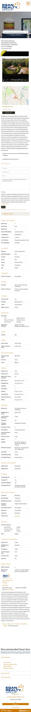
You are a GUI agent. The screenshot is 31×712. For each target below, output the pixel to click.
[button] (27, 32)
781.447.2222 (9, 589)
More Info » (5, 585)
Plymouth (17, 624)
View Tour (17, 516)
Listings (9, 624)
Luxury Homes (7, 662)
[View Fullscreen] (4, 94)
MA (13, 624)
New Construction (6, 677)
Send (3, 207)
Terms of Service (22, 209)
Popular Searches (5, 657)
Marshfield (24, 624)
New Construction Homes (10, 664)
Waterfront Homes (8, 668)
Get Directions (8, 112)
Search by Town (5, 673)
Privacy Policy (4, 203)
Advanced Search (16, 34)
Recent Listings (7, 666)
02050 (5, 625)
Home (3, 624)
